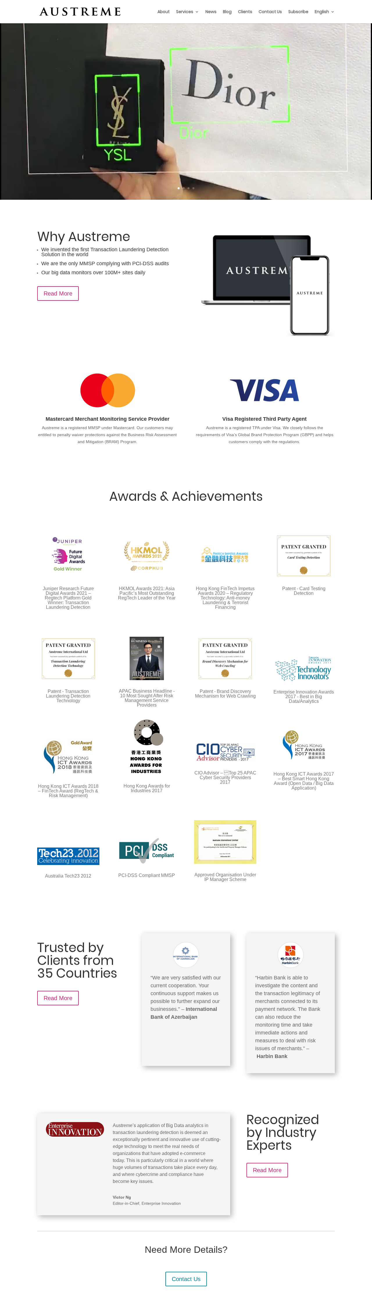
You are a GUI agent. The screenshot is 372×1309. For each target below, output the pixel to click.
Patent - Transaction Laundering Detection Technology (68, 696)
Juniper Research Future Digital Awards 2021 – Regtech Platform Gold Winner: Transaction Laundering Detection (68, 598)
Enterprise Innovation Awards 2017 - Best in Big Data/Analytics (303, 696)
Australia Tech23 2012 (68, 875)
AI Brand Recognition (186, 85)
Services (184, 12)
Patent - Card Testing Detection (304, 591)
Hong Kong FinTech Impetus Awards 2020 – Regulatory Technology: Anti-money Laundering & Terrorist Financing (225, 598)
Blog (227, 12)
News (211, 12)
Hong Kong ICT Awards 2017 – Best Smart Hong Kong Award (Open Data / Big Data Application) (303, 781)
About (164, 12)
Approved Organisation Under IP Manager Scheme (225, 877)
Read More (58, 293)
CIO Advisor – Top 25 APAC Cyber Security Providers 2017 (225, 777)
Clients (245, 12)
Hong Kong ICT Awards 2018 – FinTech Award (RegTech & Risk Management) (68, 791)
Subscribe (298, 12)
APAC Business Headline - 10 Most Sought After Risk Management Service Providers (147, 698)
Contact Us (270, 12)
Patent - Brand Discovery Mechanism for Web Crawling (225, 693)
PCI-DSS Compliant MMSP (146, 875)
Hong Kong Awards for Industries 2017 (147, 788)
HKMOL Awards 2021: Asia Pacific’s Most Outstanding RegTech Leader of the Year (147, 593)
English (322, 12)
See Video (182, 140)
